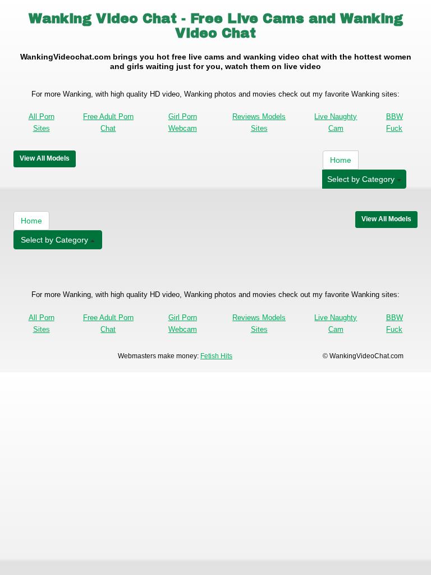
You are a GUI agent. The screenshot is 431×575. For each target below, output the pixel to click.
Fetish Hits (216, 356)
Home (340, 160)
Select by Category (362, 179)
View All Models (45, 158)
